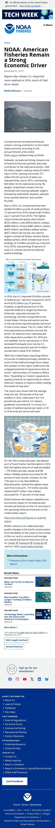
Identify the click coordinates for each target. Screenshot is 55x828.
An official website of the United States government (26, 4)
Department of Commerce (26, 817)
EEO (19, 810)
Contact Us (8, 753)
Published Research (15, 744)
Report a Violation (14, 764)
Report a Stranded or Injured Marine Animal (28, 768)
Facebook (24, 543)
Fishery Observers (14, 736)
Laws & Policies (13, 704)
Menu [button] (49, 25)
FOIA (26, 810)
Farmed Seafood (14, 646)
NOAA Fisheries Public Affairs (32, 632)
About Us (10, 700)
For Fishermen (9, 716)
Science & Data (12, 748)
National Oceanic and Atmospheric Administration (26, 820)
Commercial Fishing (15, 728)
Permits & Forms (13, 724)
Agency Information (13, 696)
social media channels (31, 546)
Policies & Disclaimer (14, 813)
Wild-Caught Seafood (17, 640)
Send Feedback (14, 781)
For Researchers (11, 740)
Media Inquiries (13, 760)
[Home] (17, 28)
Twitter (11, 543)
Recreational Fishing (15, 732)
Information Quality (41, 810)
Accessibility (9, 810)
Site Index (10, 712)
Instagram (38, 543)
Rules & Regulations (15, 720)
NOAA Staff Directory (16, 772)
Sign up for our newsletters (28, 669)
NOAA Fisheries (27, 824)
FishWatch (10, 708)
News (7, 42)
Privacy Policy (33, 813)
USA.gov (46, 813)
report (14, 155)
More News (10, 627)
